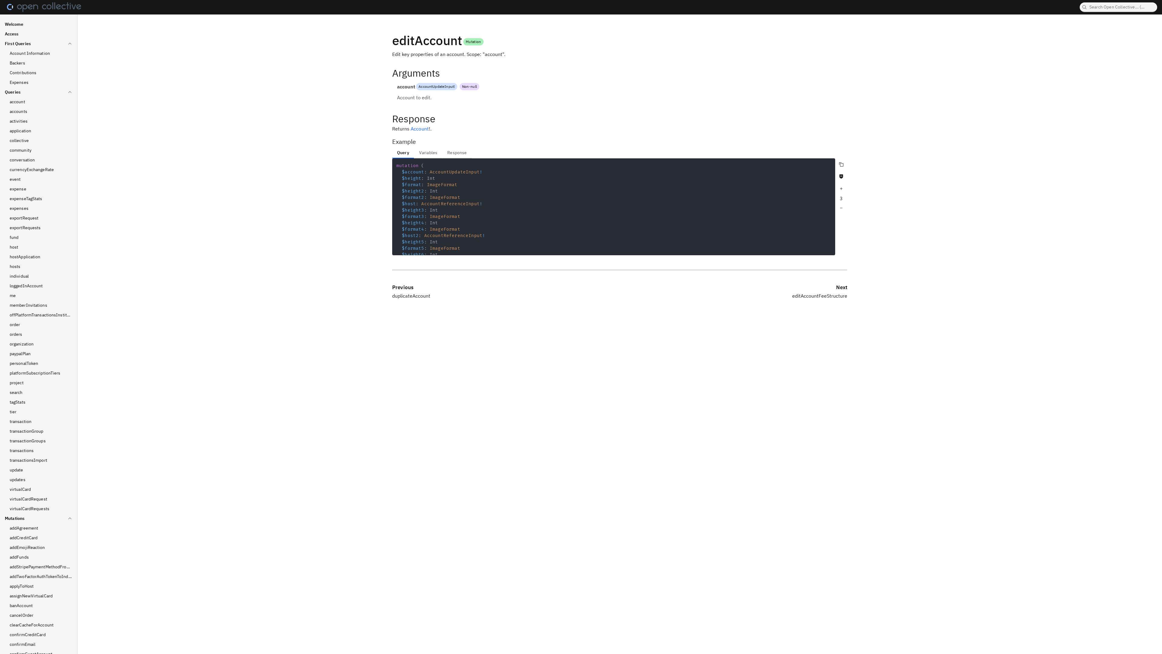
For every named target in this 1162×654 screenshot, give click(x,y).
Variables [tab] (428, 152)
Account (420, 129)
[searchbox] (1118, 7)
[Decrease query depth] (841, 208)
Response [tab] (457, 152)
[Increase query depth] (841, 189)
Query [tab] (403, 152)
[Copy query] (841, 164)
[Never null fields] (841, 176)
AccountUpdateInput (436, 86)
